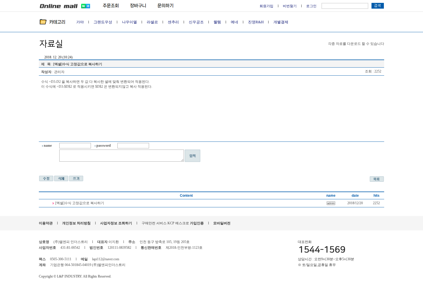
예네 (234, 22)
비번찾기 (290, 6)
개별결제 (280, 22)
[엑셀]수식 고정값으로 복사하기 (79, 203)
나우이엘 (129, 22)
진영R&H (256, 22)
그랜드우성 (103, 22)
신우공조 (196, 22)
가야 (80, 22)
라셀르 (152, 22)
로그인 (311, 6)
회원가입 (266, 6)
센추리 (173, 22)
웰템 (217, 22)
